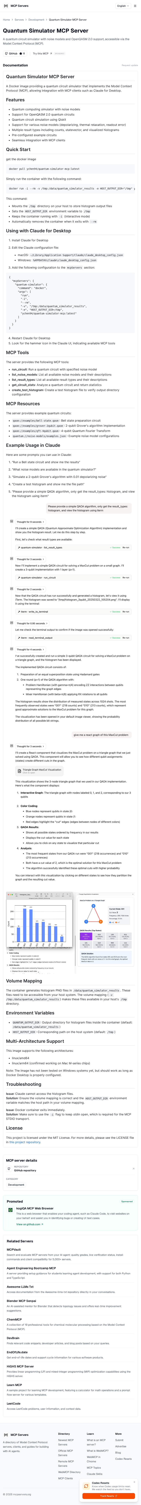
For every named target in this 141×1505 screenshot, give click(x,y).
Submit (119, 1440)
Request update (130, 65)
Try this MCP (40, 53)
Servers (19, 19)
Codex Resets (123, 1458)
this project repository (24, 1142)
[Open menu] (135, 6)
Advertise (120, 1446)
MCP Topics (94, 1467)
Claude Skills (94, 1474)
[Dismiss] (134, 1482)
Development (36, 19)
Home (6, 19)
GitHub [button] (17, 53)
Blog (118, 1452)
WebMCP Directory (69, 1472)
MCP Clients (65, 1478)
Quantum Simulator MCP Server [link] (68, 19)
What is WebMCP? (98, 1450)
